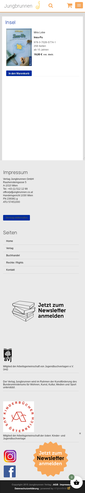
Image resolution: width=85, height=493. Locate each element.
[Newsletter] (52, 459)
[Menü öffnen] (79, 5)
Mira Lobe (39, 32)
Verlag (9, 248)
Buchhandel (13, 255)
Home (9, 241)
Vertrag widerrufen (16, 217)
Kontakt (10, 269)
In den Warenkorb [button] (19, 73)
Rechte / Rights (14, 262)
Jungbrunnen (18, 6)
